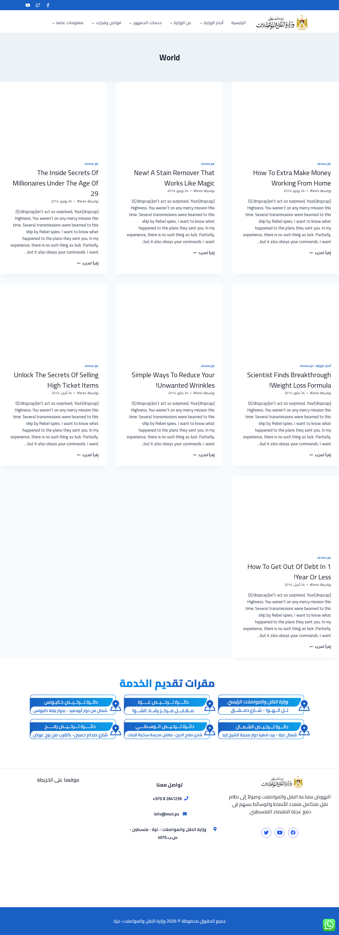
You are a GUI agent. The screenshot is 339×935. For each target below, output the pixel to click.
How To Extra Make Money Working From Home (292, 177)
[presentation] (286, 117)
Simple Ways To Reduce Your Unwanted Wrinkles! (173, 380)
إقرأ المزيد (320, 253)
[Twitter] (38, 5)
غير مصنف (324, 163)
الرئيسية (238, 23)
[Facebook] (47, 5)
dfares (314, 190)
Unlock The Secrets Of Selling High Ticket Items (56, 380)
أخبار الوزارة (323, 366)
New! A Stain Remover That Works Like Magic (174, 177)
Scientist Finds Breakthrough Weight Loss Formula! (289, 380)
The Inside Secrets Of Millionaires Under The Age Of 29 (56, 183)
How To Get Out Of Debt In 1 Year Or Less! (289, 571)
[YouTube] (27, 5)
